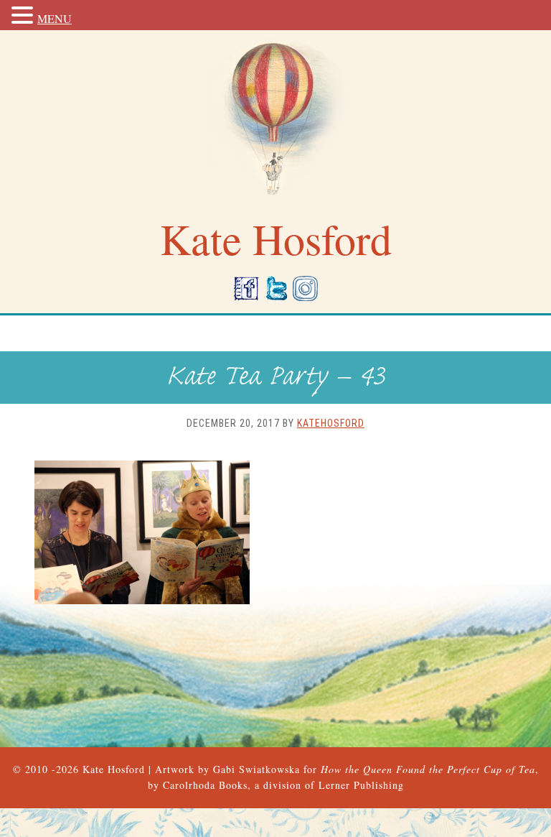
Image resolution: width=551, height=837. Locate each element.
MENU (54, 18)
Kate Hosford (114, 769)
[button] (24, 16)
